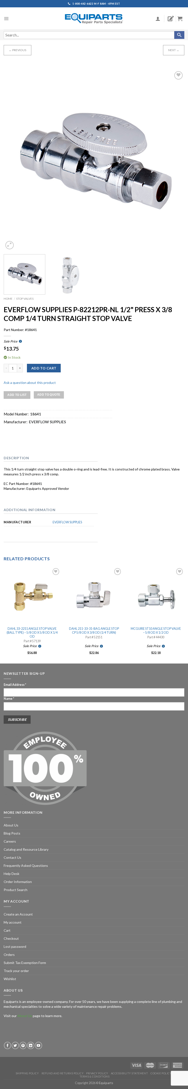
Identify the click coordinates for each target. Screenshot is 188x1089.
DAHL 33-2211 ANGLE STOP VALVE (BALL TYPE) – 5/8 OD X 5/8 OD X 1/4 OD (32, 633)
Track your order (16, 971)
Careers (10, 841)
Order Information (18, 882)
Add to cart (44, 368)
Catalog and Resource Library (26, 849)
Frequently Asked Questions (26, 865)
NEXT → (173, 50)
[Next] (174, 160)
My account (13, 922)
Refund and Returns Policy (62, 1073)
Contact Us (12, 857)
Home (8, 298)
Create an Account (18, 914)
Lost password (15, 946)
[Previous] (13, 160)
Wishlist (10, 979)
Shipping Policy (27, 1073)
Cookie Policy (161, 1073)
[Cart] (181, 18)
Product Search (15, 890)
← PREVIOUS (17, 50)
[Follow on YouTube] (38, 1045)
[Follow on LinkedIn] (30, 1045)
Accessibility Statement (129, 1073)
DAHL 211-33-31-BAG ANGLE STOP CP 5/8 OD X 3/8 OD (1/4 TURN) (94, 630)
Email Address (15, 685)
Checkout (11, 938)
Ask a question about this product (30, 382)
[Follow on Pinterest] (23, 1045)
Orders (9, 954)
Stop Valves (25, 298)
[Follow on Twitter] (15, 1045)
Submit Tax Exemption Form (25, 963)
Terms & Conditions (95, 1076)
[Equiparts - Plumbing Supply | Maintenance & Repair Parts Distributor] (94, 18)
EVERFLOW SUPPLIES (67, 522)
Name (9, 698)
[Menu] (6, 18)
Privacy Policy (97, 1073)
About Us (11, 825)
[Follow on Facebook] (7, 1045)
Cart (7, 930)
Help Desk (11, 873)
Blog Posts (12, 833)
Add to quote (48, 394)
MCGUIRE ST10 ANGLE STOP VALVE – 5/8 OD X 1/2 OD (156, 630)
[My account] (157, 18)
